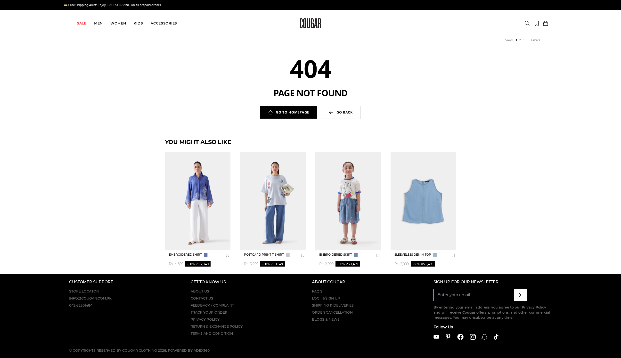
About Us (200, 291)
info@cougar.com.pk (90, 298)
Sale (81, 23)
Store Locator (84, 291)
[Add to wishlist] (227, 255)
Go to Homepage (292, 112)
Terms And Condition (212, 333)
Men (98, 23)
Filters (535, 40)
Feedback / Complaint (212, 305)
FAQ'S (317, 291)
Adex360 (202, 350)
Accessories (164, 23)
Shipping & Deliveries (333, 305)
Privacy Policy (205, 319)
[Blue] (206, 255)
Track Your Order (209, 312)
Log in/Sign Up (326, 298)
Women (118, 23)
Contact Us (202, 298)
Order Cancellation (332, 312)
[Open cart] (545, 23)
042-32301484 (80, 305)
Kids (138, 23)
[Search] (527, 23)
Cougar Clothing (139, 350)
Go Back (344, 112)
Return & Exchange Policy (217, 326)
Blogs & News (326, 319)
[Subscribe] (520, 295)
